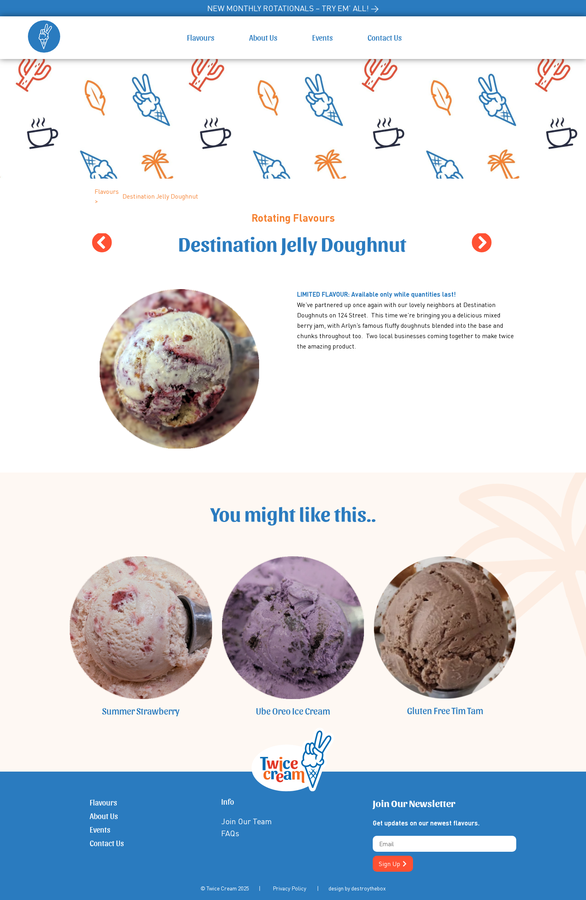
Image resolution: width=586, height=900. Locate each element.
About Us (263, 37)
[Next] (392, 243)
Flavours (200, 37)
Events (322, 37)
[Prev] (192, 243)
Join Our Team (246, 821)
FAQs (230, 833)
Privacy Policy (289, 888)
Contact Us (385, 37)
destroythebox (368, 888)
